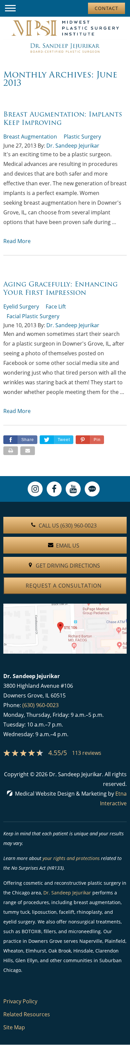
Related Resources (26, 1014)
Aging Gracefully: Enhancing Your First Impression (60, 288)
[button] (10, 8)
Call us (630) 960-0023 (68, 525)
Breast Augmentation (30, 136)
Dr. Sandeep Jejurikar (72, 145)
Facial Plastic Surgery (33, 316)
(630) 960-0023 (40, 705)
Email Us (67, 545)
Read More (17, 241)
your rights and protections (71, 858)
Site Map (14, 1027)
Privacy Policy (20, 1001)
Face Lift (56, 306)
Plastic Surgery (82, 136)
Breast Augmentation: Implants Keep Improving (62, 118)
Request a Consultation (64, 585)
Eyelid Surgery (21, 306)
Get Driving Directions (68, 565)
